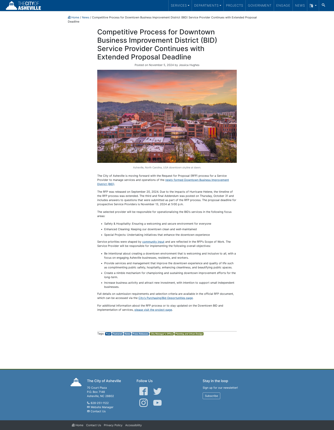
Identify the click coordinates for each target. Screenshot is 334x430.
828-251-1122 (100, 403)
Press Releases (140, 333)
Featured (117, 333)
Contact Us (98, 411)
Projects (234, 5)
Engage (283, 5)
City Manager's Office (162, 333)
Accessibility (133, 425)
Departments (206, 5)
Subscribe (211, 396)
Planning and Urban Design (189, 333)
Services (179, 5)
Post (108, 333)
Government (260, 5)
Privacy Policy (113, 425)
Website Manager (102, 407)
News (300, 5)
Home (79, 425)
